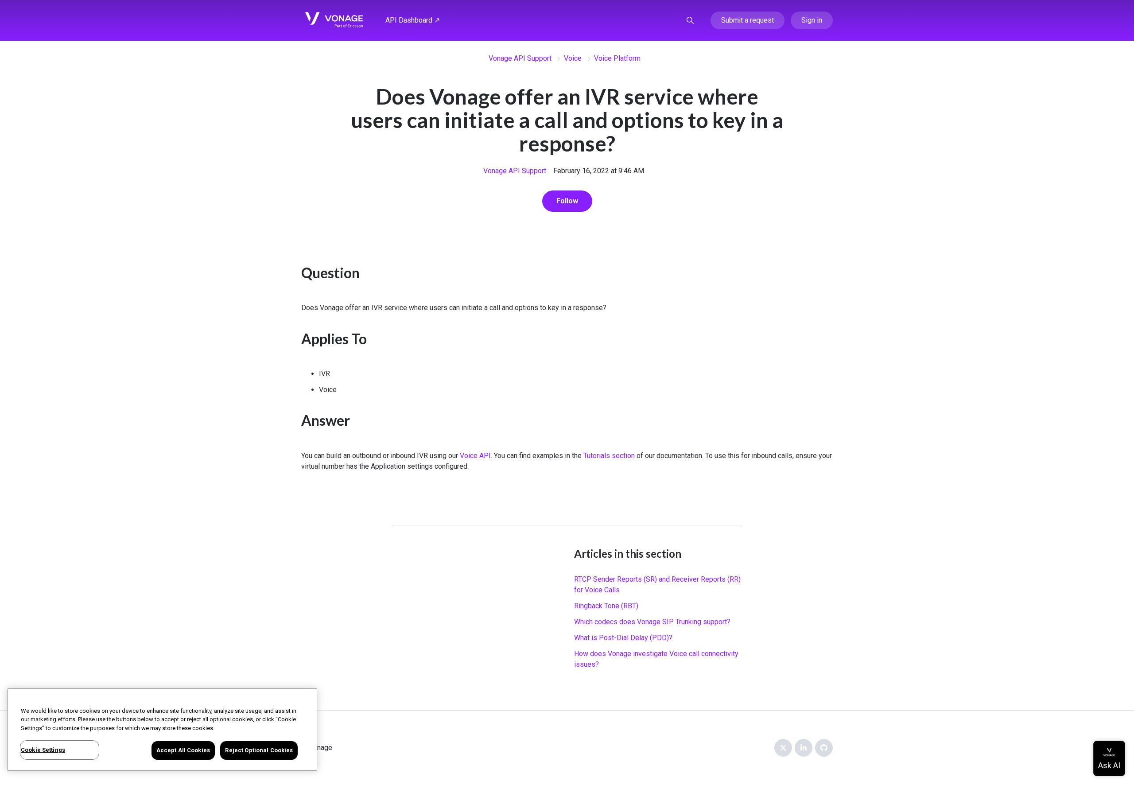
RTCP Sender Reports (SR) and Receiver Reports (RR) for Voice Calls (657, 584)
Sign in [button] (811, 20)
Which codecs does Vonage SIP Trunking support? (652, 622)
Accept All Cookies (183, 750)
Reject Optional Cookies (259, 750)
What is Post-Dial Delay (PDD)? (623, 637)
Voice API (475, 455)
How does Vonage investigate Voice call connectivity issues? (656, 658)
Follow (567, 201)
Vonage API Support (520, 58)
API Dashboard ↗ (412, 20)
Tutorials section (609, 455)
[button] (690, 20)
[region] (162, 729)
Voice (573, 58)
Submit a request (747, 20)
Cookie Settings (43, 749)
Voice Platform (617, 58)
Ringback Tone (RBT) (606, 606)
